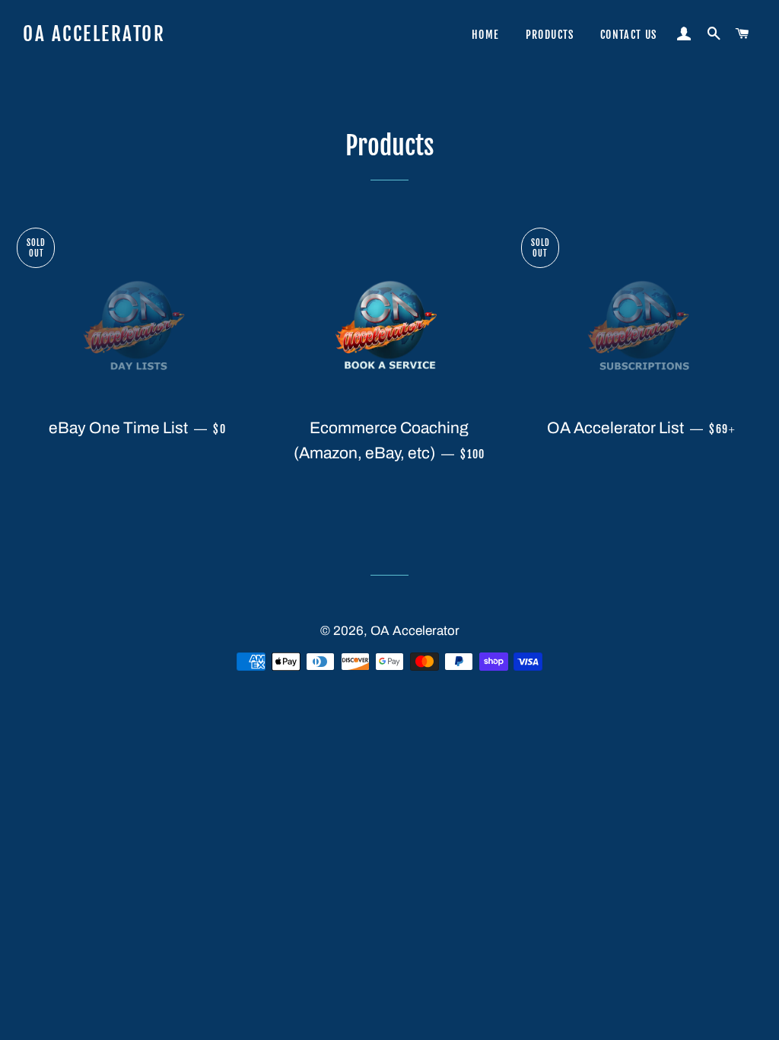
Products (550, 34)
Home (486, 34)
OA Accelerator (94, 34)
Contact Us (628, 34)
